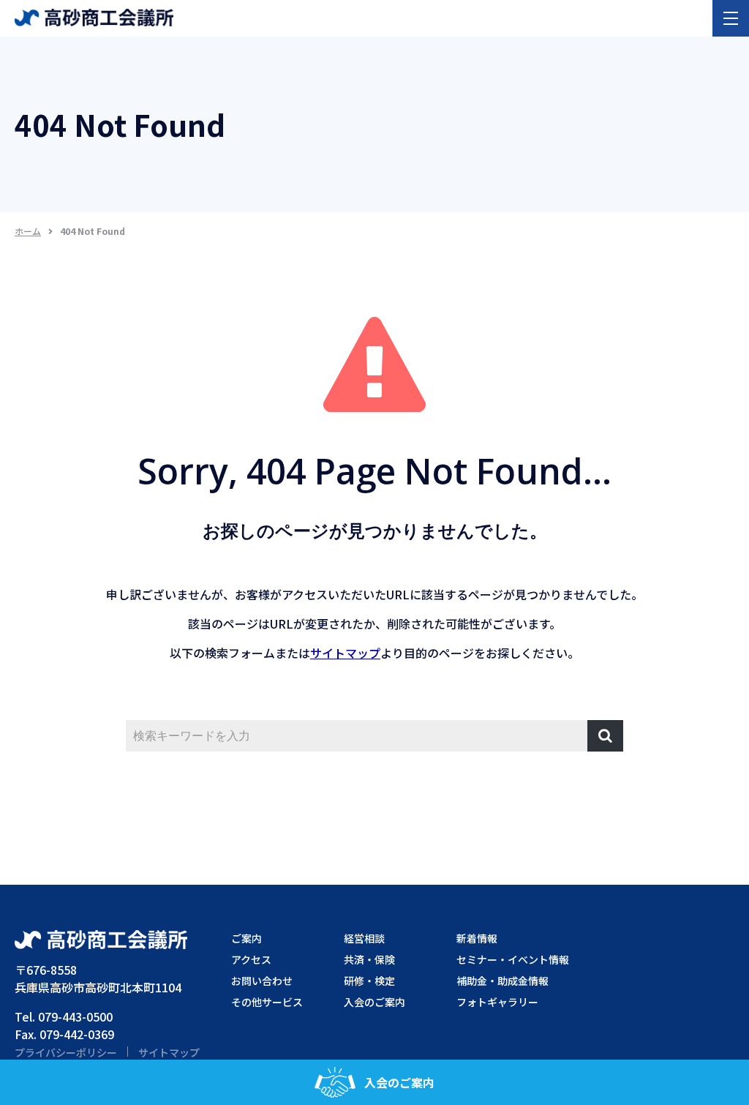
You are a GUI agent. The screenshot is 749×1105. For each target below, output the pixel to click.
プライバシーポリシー (66, 1052)
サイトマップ (345, 653)
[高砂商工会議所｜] (94, 16)
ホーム (28, 231)
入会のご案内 (399, 1082)
